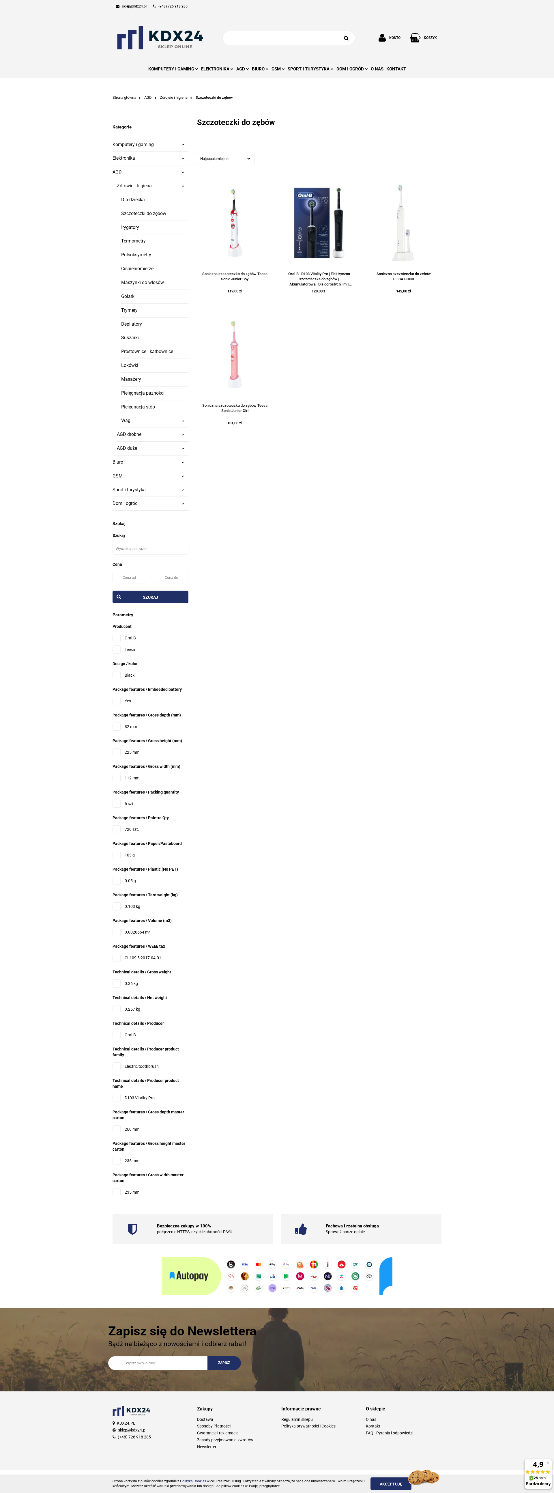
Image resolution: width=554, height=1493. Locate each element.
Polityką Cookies (193, 1481)
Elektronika (124, 158)
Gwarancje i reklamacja (218, 1433)
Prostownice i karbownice (147, 351)
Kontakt (373, 1426)
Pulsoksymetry (136, 254)
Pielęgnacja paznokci (142, 393)
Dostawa (205, 1419)
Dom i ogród (125, 503)
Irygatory (130, 227)
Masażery (131, 379)
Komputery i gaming (133, 144)
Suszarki (130, 337)
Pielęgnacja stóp (138, 407)
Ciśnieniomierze (137, 268)
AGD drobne (129, 434)
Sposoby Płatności (214, 1426)
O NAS (377, 69)
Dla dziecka (133, 199)
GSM (118, 476)
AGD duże (127, 448)
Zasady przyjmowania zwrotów (225, 1440)
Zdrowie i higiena (134, 186)
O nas (371, 1419)
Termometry (133, 241)
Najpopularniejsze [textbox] (214, 158)
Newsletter (206, 1447)
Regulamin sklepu (297, 1419)
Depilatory (131, 324)
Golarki (128, 296)
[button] (235, 1409)
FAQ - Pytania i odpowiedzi (389, 1433)
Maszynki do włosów (142, 282)
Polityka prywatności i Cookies (308, 1426)
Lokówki (129, 365)
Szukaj (150, 597)
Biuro (118, 462)
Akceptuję (391, 1484)
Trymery (129, 310)
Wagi (126, 420)
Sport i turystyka (129, 489)
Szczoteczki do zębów (143, 213)
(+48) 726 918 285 (134, 1437)
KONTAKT (396, 69)
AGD (117, 172)
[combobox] (226, 158)
